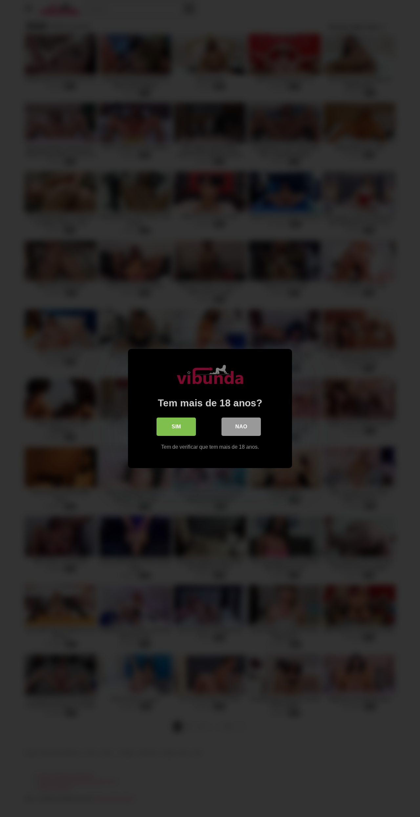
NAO (241, 426)
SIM (176, 426)
